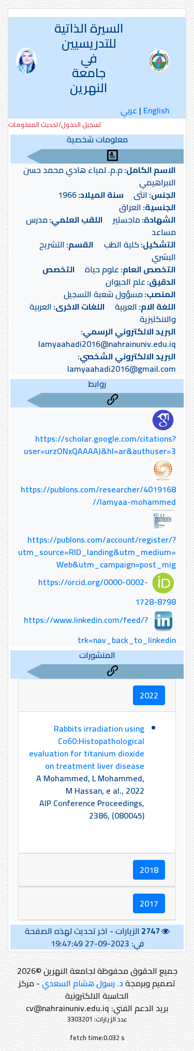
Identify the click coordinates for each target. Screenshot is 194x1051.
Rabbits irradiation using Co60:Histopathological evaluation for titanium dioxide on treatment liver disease (86, 747)
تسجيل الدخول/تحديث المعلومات (54, 124)
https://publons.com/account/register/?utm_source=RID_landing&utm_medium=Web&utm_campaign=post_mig (97, 552)
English (156, 110)
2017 (149, 903)
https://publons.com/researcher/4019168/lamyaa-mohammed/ (98, 495)
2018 (149, 870)
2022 (149, 695)
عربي (129, 110)
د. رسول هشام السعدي (82, 983)
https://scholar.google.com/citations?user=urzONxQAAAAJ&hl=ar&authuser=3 (100, 445)
